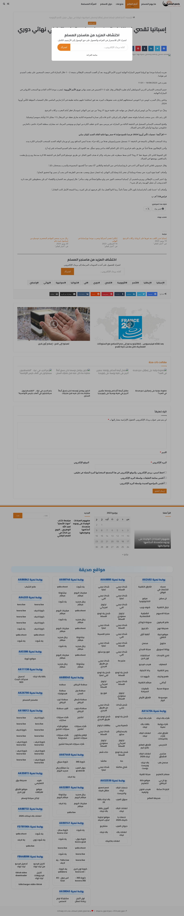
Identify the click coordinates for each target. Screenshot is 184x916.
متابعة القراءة (92, 55)
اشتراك (64, 47)
